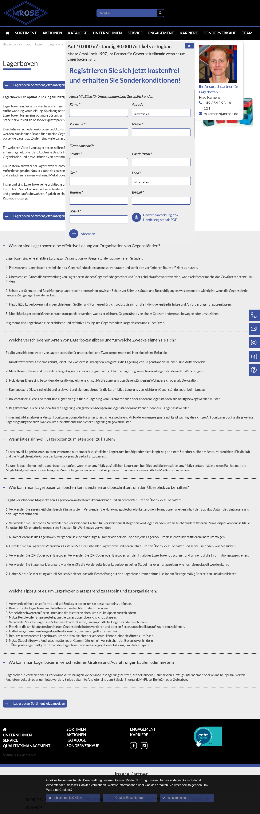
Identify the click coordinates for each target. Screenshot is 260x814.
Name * (137, 124)
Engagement (161, 33)
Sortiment (26, 33)
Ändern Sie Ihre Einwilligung (19, 754)
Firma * (74, 104)
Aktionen (52, 33)
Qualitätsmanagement (26, 745)
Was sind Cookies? (59, 789)
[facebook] (133, 745)
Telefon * (76, 192)
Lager (39, 44)
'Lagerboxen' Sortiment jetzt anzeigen (39, 85)
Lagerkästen (56, 44)
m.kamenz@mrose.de (221, 113)
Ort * (73, 173)
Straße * (75, 154)
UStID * (75, 211)
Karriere (189, 33)
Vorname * (77, 124)
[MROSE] (7, 33)
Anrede (137, 104)
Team (247, 33)
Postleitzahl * (142, 154)
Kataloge (77, 33)
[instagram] (144, 745)
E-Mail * (138, 192)
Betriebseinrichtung (17, 44)
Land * (136, 173)
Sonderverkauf (219, 33)
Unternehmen (107, 33)
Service (135, 33)
